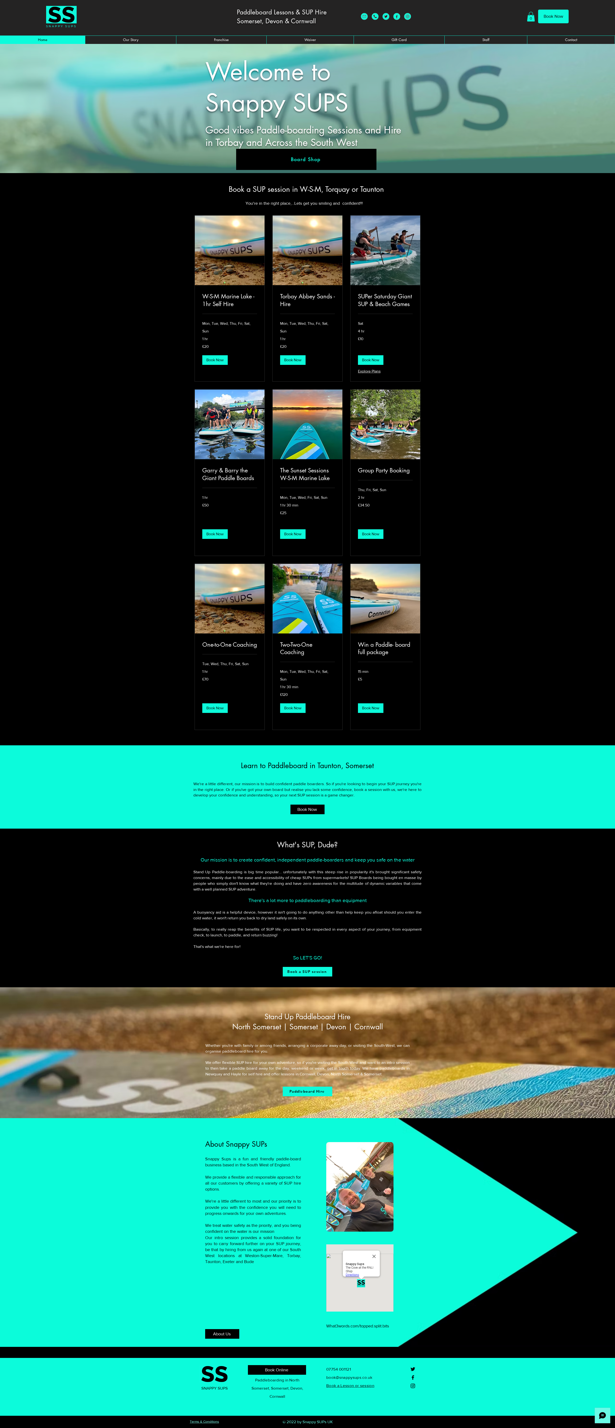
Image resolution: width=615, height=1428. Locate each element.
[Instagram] (407, 16)
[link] (229, 300)
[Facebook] (413, 1377)
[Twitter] (413, 1369)
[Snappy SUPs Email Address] (364, 16)
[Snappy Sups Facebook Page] (397, 16)
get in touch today (343, 1068)
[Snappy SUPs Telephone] (375, 16)
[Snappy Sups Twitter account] (386, 16)
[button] (531, 17)
